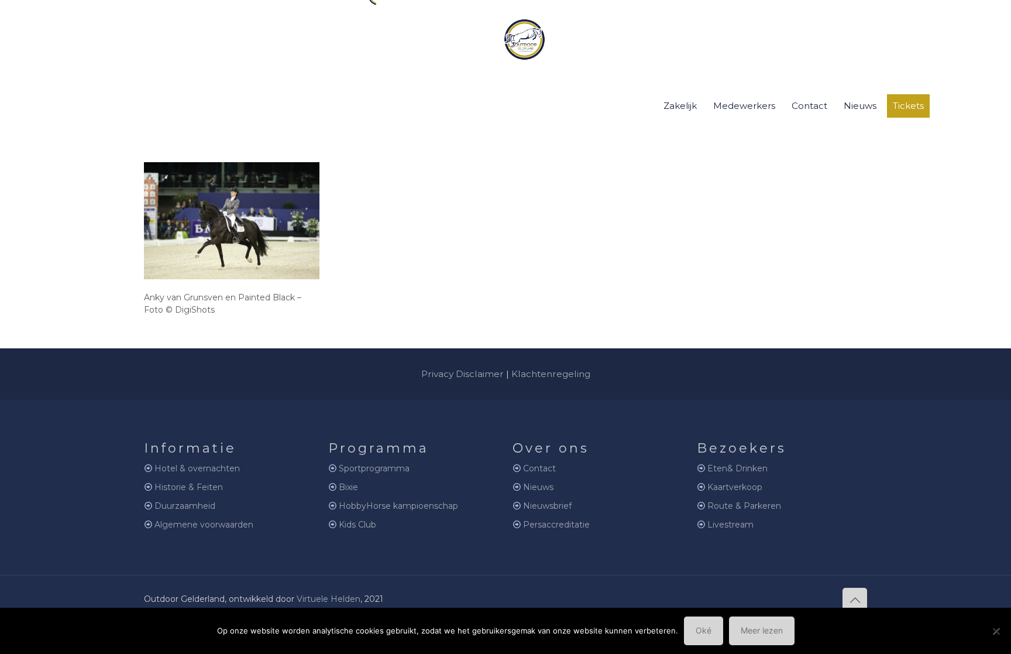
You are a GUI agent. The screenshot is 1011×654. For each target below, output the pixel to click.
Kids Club (357, 524)
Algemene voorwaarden (203, 524)
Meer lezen (762, 630)
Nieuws (538, 487)
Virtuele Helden (328, 599)
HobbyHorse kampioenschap (398, 506)
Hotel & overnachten (197, 468)
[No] (996, 631)
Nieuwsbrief (547, 506)
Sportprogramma (374, 468)
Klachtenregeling (550, 373)
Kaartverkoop (734, 487)
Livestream (730, 524)
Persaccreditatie (556, 524)
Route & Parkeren (744, 506)
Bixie (348, 487)
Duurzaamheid (184, 506)
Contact (539, 468)
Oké (703, 630)
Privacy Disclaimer (462, 373)
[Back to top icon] (854, 600)
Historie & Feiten (188, 487)
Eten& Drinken (737, 468)
